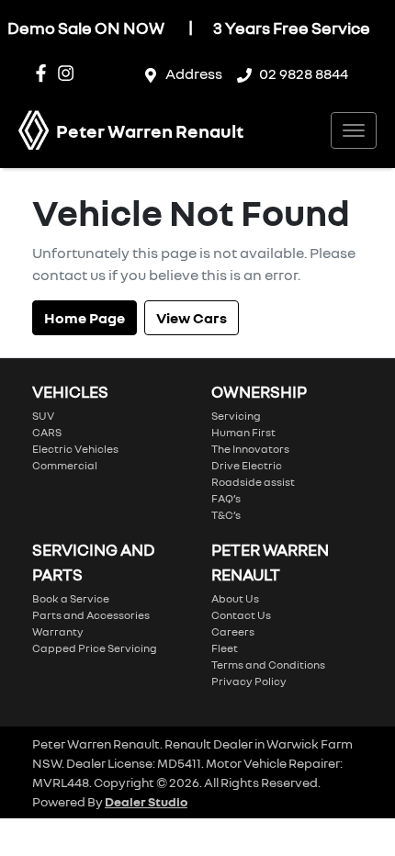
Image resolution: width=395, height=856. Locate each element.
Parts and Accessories (91, 615)
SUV (43, 415)
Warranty (58, 631)
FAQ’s (226, 498)
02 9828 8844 (303, 73)
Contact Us (241, 615)
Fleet (224, 648)
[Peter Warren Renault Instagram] (69, 73)
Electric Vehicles (75, 449)
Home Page (84, 318)
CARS (47, 432)
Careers (232, 631)
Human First (243, 432)
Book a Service (70, 598)
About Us (235, 598)
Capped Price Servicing (94, 648)
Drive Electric (246, 465)
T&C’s (226, 515)
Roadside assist (253, 482)
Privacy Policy (249, 681)
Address (193, 73)
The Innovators (250, 449)
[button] (354, 130)
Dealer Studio (146, 801)
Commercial (64, 465)
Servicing (236, 415)
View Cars (191, 318)
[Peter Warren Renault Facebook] (44, 73)
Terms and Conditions (268, 664)
